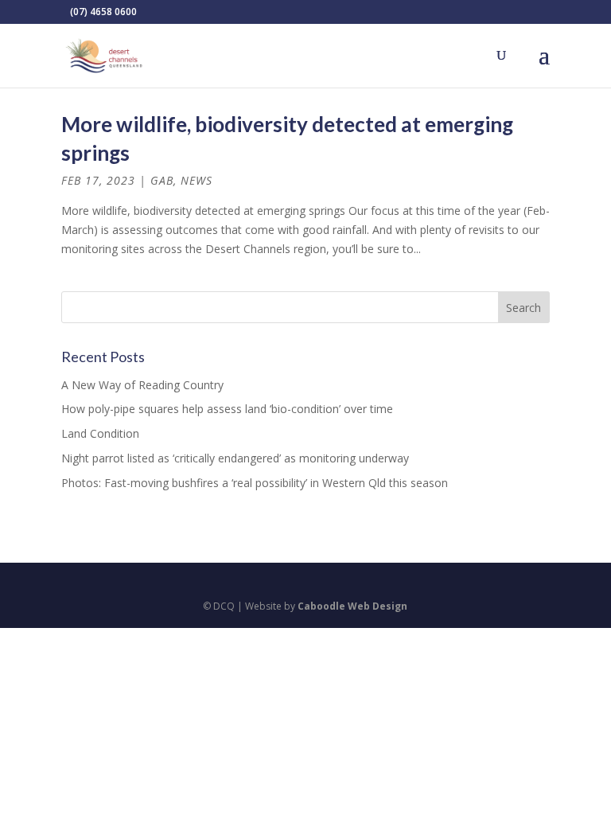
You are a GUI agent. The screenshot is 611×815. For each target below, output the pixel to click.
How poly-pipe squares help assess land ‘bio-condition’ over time (227, 408)
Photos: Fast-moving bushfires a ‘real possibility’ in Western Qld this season (254, 482)
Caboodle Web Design (352, 606)
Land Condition (100, 433)
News (196, 180)
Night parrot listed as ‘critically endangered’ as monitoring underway (235, 458)
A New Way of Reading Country (142, 384)
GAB (161, 180)
